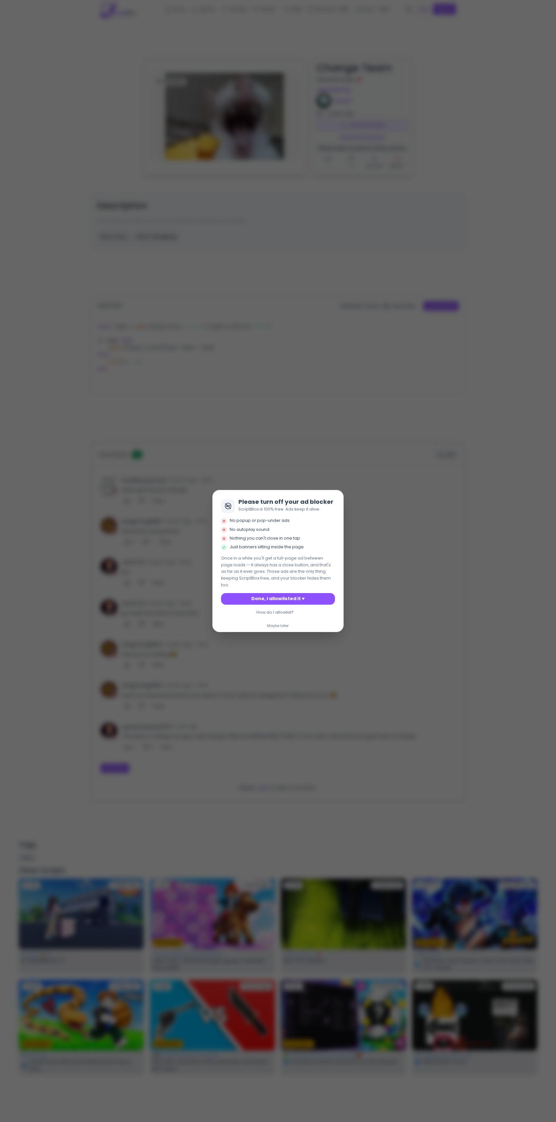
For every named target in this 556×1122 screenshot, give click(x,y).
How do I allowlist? (275, 612)
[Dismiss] (336, 496)
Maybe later (278, 626)
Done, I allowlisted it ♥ (278, 598)
